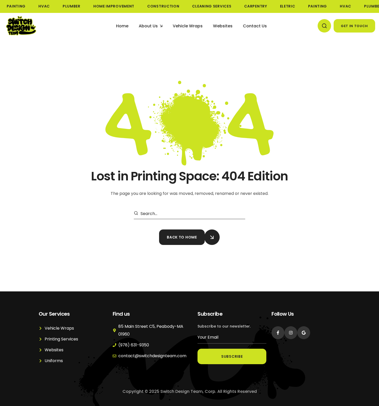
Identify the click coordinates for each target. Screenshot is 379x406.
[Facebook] (277, 332)
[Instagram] (290, 332)
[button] (324, 26)
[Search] (137, 213)
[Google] (303, 332)
